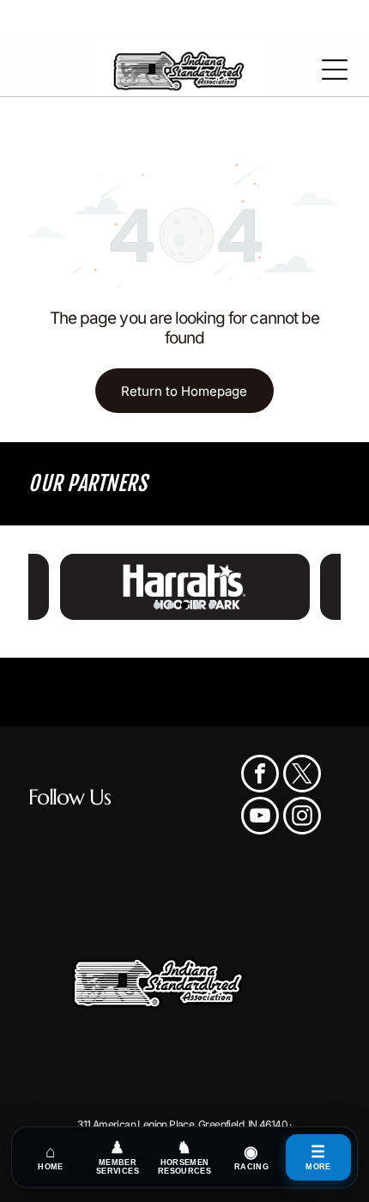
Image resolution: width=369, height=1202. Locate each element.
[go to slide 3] (184, 605)
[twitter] (302, 776)
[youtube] (260, 818)
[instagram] (302, 818)
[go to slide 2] (170, 605)
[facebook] (260, 776)
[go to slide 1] (157, 605)
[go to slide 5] (212, 605)
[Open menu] (335, 69)
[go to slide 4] (198, 605)
